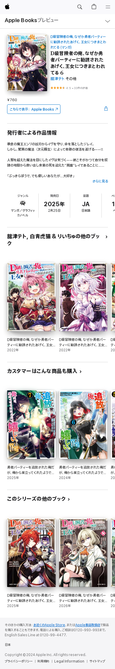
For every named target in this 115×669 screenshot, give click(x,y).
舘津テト (57, 78)
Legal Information (69, 661)
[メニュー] (108, 7)
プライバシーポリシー (18, 661)
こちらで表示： (32, 109)
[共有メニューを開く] (106, 109)
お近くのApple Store (49, 625)
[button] (80, 7)
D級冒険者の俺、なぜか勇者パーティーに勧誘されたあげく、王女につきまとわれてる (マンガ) (78, 42)
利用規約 (43, 661)
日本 (8, 645)
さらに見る (100, 181)
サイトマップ (97, 661)
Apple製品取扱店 (87, 625)
